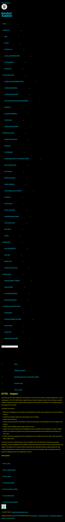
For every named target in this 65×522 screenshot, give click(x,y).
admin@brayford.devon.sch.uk (20, 512)
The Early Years (18, 383)
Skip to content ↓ (6, 2)
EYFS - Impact (18, 389)
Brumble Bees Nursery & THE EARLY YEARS (26, 377)
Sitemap (4, 518)
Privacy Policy (11, 518)
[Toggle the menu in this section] (25, 62)
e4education (34, 515)
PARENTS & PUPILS (20, 370)
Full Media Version (44, 515)
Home (16, 364)
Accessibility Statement (56, 515)
